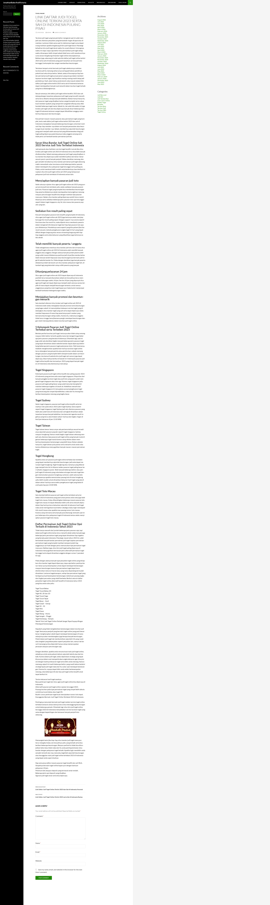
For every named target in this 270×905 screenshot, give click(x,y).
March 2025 (101, 52)
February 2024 (102, 77)
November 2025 (102, 37)
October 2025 (102, 39)
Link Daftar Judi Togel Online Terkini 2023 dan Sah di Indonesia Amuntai (59, 788)
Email (37, 852)
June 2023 (100, 82)
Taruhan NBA (112, 2)
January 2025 (101, 56)
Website (38, 861)
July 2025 (100, 44)
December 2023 (102, 80)
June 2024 (100, 69)
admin (49, 32)
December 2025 (102, 35)
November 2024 (102, 59)
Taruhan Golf (101, 2)
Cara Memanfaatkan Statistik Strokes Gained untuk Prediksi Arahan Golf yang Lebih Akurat (11, 42)
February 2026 (102, 31)
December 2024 (102, 58)
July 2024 (100, 67)
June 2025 (100, 46)
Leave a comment (60, 32)
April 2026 (101, 27)
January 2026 (101, 33)
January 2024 (101, 78)
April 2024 (101, 73)
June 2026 (100, 24)
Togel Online (122, 2)
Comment (39, 816)
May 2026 (100, 25)
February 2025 (102, 54)
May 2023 (100, 84)
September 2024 (102, 63)
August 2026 (101, 20)
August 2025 (101, 42)
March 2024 (101, 75)
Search (5, 11)
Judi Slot (72, 2)
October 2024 (102, 61)
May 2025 (100, 48)
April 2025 (101, 50)
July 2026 (100, 22)
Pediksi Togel (81, 2)
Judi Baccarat (62, 2)
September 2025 (102, 41)
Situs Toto (6, 80)
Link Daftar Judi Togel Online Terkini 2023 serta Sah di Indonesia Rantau (59, 796)
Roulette (91, 2)
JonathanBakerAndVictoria (14, 2)
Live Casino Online (103, 101)
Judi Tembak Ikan (103, 99)
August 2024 (101, 65)
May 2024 (100, 71)
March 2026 (101, 29)
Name (38, 843)
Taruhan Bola (101, 106)
